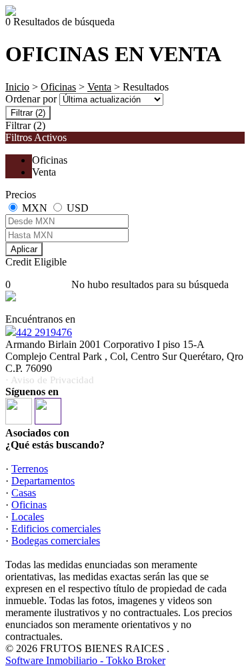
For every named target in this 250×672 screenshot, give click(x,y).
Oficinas (58, 86)
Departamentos (43, 480)
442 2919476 (44, 332)
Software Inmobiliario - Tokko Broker (85, 660)
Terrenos (29, 468)
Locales (27, 516)
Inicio (17, 86)
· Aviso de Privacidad (49, 380)
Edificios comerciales (56, 528)
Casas (23, 492)
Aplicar (24, 249)
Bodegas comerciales (55, 540)
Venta (99, 86)
